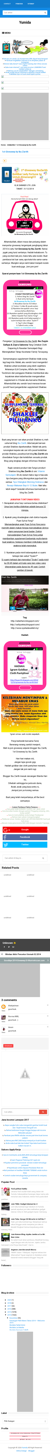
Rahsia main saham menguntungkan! (26, 817)
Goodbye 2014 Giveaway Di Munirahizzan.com (24, 960)
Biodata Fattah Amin (17, 1325)
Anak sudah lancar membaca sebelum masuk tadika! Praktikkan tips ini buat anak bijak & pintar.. (25, 73)
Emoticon (8, 1046)
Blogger (31, 1451)
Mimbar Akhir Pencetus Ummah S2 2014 (23, 954)
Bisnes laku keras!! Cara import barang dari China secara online (25, 65)
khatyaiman (13, 1006)
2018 (9, 1303)
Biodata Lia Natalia (17, 1327)
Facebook (25, 837)
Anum (10, 1027)
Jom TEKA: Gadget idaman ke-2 (24, 1204)
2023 (9, 1300)
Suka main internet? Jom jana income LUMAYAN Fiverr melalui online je (25, 68)
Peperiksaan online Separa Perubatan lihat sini (25, 1168)
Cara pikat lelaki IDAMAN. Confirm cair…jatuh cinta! (26, 809)
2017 (9, 1306)
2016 (9, 1309)
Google (25, 829)
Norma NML (13, 1016)
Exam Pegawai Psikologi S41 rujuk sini (25, 1160)
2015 (9, 1312)
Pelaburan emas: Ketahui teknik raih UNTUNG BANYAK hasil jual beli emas (26, 820)
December (13, 1318)
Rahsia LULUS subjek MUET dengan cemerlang (25, 71)
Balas (3, 1011)
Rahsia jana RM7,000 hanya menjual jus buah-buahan (26, 1141)
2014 (9, 1315)
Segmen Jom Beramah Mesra (23, 1250)
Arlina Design (21, 1451)
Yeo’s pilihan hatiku (19, 1189)
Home (3, 145)
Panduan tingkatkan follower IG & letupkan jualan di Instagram (25, 61)
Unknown (8, 942)
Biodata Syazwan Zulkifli (19, 1330)
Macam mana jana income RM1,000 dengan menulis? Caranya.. (26, 823)
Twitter (25, 844)
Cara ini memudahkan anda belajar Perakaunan (26, 815)
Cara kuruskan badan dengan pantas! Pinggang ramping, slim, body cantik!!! (26, 812)
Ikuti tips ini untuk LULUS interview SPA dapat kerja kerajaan (25, 59)
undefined (7, 875)
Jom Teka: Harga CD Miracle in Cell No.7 (28, 1219)
